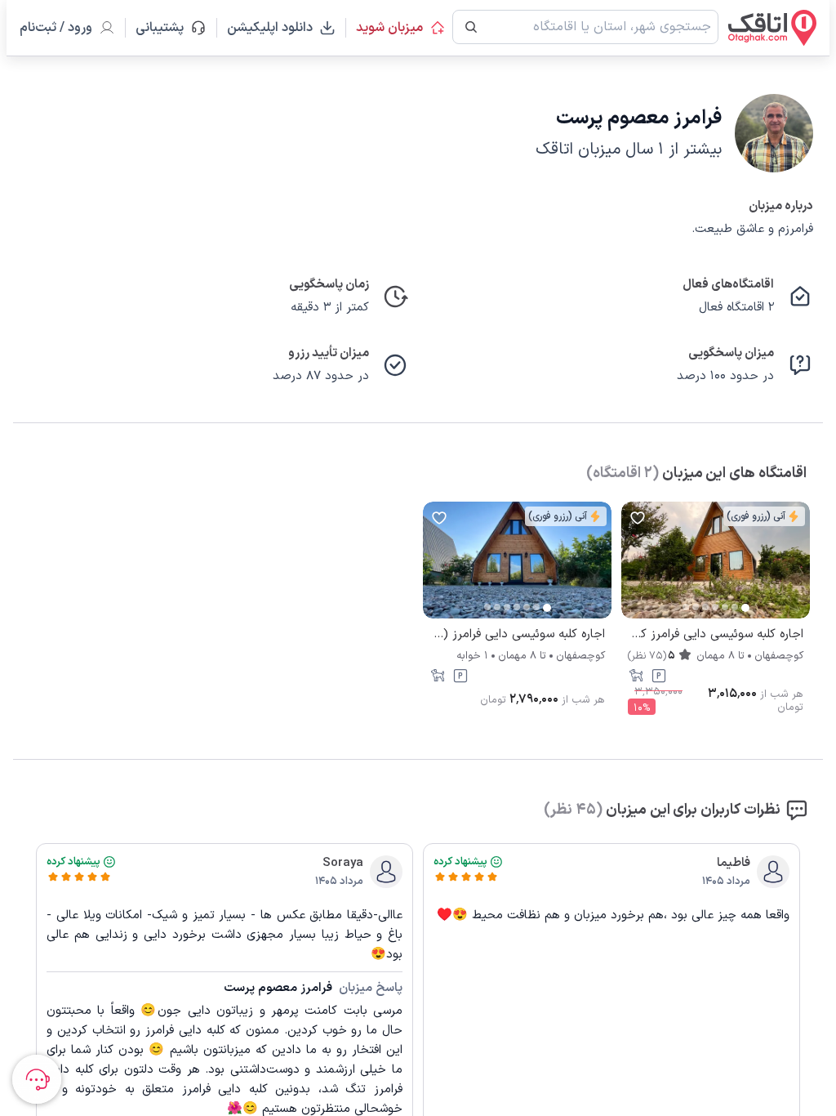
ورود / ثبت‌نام (56, 28)
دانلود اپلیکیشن (270, 28)
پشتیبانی (167, 28)
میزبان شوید (389, 28)
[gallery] (634, 568)
